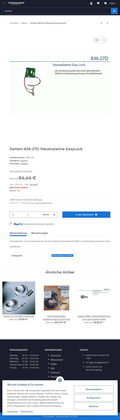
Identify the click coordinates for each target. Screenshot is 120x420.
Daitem (24, 160)
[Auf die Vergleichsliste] (96, 40)
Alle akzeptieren (94, 389)
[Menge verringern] (13, 215)
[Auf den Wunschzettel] (104, 40)
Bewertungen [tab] (39, 233)
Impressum (12, 411)
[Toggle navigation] (3, 2)
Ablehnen (93, 406)
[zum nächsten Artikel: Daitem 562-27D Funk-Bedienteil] (107, 23)
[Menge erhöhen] (54, 215)
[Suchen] (114, 11)
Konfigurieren (94, 398)
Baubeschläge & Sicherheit (62, 255)
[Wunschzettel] (98, 3)
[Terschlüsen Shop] (16, 3)
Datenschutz (27, 411)
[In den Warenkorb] (12, 32)
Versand (34, 184)
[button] (91, 3)
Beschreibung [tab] (18, 233)
